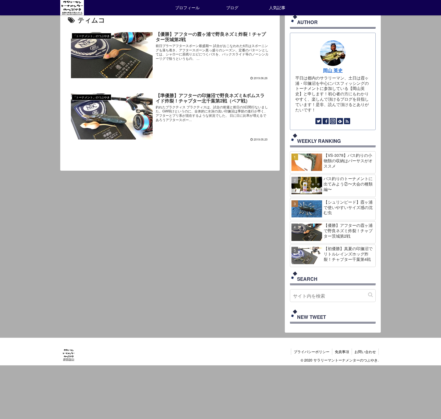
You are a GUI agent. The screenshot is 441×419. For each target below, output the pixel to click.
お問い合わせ (365, 351)
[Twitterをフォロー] (318, 121)
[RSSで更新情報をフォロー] (347, 121)
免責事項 (342, 351)
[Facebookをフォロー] (326, 121)
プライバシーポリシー (311, 351)
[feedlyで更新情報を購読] (340, 121)
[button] (370, 294)
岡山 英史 (333, 70)
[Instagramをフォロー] (333, 121)
